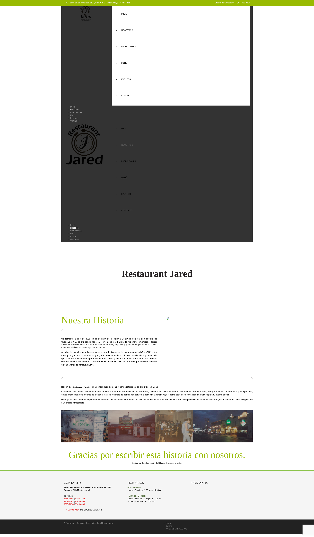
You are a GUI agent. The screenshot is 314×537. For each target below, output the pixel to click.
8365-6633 (80, 504)
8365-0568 (80, 501)
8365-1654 (69, 504)
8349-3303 (69, 501)
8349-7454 (80, 499)
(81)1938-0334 (243, 3)
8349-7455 (125, 3)
